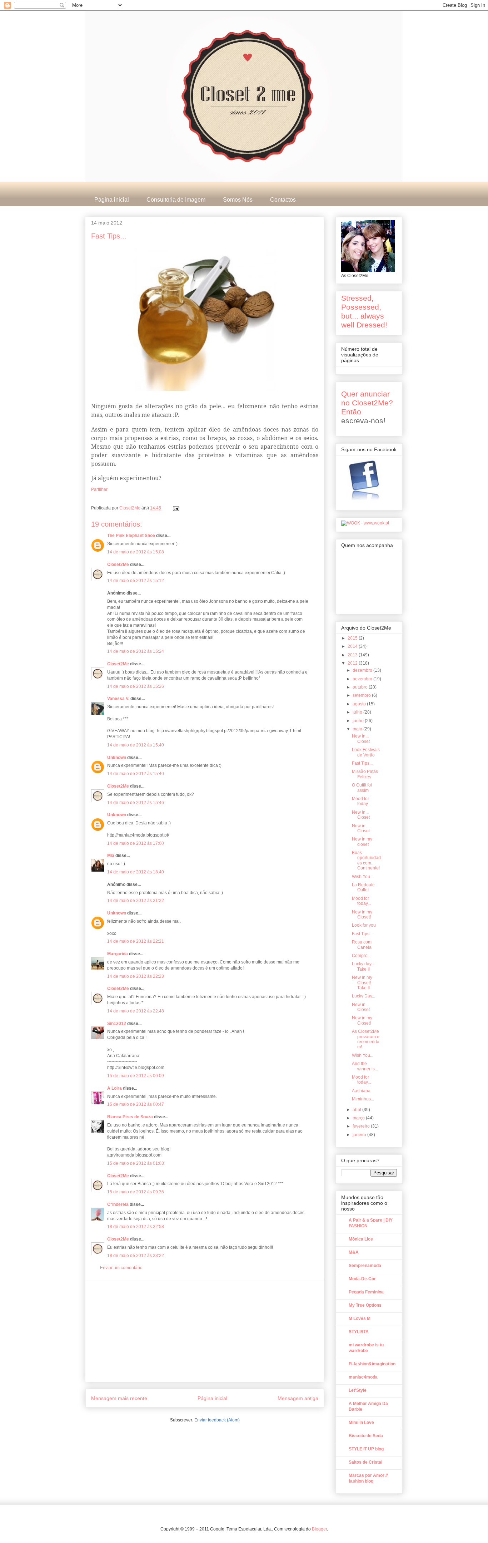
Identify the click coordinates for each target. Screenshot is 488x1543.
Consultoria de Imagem (175, 200)
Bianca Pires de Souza (130, 1116)
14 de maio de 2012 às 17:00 (135, 843)
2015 (353, 638)
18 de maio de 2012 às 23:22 (135, 1255)
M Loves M (359, 1318)
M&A (354, 1252)
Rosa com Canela (362, 945)
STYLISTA (359, 1331)
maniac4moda (363, 1377)
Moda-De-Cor (362, 1278)
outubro (361, 687)
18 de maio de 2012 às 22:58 (135, 1226)
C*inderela (118, 1204)
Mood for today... (361, 801)
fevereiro (362, 1126)
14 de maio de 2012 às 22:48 (135, 1011)
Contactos (283, 200)
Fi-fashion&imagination (372, 1363)
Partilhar (99, 489)
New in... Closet (361, 739)
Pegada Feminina (366, 1292)
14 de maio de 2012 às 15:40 (135, 745)
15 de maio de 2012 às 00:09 (135, 1075)
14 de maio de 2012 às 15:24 (135, 651)
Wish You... (362, 876)
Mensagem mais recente (119, 1398)
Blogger (319, 1529)
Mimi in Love (361, 1422)
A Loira (114, 1088)
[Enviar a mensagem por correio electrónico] (175, 508)
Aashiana (361, 1090)
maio (358, 728)
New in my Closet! (362, 914)
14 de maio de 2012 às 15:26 (135, 686)
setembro (362, 695)
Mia (110, 855)
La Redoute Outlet (363, 887)
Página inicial (111, 200)
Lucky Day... (363, 996)
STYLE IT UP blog (366, 1448)
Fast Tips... (362, 763)
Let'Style (358, 1390)
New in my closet (362, 842)
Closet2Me (130, 508)
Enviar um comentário (121, 1267)
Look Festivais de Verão (366, 752)
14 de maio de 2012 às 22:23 (135, 976)
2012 (353, 663)
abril (357, 1109)
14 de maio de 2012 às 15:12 (135, 580)
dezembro (363, 670)
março (359, 1117)
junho (359, 720)
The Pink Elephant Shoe (131, 535)
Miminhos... (363, 1098)
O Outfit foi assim (362, 788)
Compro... (361, 955)
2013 (353, 654)
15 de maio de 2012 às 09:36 (135, 1191)
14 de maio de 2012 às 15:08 (135, 551)
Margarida (117, 953)
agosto (360, 703)
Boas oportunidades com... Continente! (366, 860)
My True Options (365, 1305)
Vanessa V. (118, 698)
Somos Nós (238, 200)
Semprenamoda (365, 1265)
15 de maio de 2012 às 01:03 (135, 1163)
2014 (353, 646)
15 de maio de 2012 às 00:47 (135, 1104)
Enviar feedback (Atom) (217, 1420)
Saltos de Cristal (365, 1462)
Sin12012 (116, 1023)
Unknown (116, 757)
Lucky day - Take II (363, 966)
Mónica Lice (361, 1239)
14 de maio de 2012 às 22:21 (135, 941)
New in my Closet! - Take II (362, 982)
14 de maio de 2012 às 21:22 (135, 900)
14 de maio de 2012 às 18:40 (135, 871)
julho (358, 712)
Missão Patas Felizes (365, 774)
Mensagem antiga (298, 1398)
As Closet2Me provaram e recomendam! (365, 1039)
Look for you (364, 925)
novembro (363, 678)
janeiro (360, 1134)
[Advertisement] (204, 1331)
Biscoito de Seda (366, 1435)
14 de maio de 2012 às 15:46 (135, 802)
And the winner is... (365, 1066)
